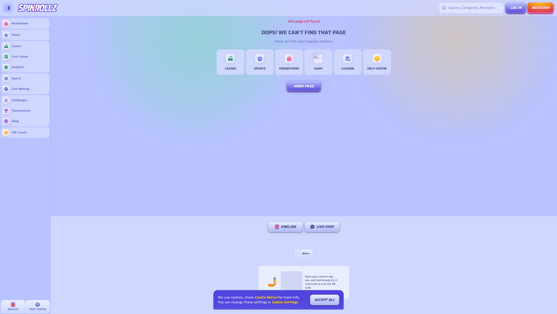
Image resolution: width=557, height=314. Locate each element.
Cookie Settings (285, 302)
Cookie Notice (266, 297)
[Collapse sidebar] (8, 8)
